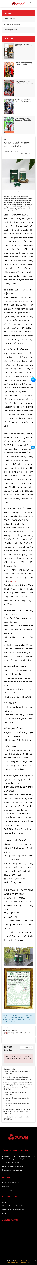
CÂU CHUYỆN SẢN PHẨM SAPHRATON (17, 1071)
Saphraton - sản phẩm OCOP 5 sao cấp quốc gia (24, 45)
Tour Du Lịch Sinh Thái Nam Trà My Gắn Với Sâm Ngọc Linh (24, 100)
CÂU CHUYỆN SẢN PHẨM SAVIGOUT (17, 1092)
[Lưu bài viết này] (30, 153)
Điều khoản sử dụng (25, 1262)
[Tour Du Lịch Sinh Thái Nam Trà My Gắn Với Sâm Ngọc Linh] (9, 106)
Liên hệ (4, 1213)
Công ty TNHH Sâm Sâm (21, 1261)
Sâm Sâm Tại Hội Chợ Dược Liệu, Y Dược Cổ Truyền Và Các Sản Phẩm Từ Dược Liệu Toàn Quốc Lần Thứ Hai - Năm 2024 (23, 119)
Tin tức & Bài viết (9, 18)
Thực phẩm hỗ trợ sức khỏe (11, 1182)
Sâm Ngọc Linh (7, 1186)
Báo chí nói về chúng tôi (12, 24)
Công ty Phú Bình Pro (12, 1262)
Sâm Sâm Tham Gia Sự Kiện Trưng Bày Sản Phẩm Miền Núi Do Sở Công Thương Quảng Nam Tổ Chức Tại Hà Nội (24, 82)
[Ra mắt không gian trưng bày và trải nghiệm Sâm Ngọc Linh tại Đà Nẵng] (9, 69)
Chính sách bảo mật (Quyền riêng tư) (14, 1206)
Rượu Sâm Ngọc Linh (9, 1190)
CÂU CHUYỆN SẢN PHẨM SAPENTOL (17, 1098)
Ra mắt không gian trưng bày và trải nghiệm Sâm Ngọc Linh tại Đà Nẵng (23, 63)
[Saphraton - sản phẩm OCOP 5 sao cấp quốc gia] (9, 51)
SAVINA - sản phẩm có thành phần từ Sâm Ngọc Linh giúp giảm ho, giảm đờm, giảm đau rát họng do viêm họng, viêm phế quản (18, 1085)
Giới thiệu (5, 1202)
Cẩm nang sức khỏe (10, 29)
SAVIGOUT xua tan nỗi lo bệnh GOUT (17, 1103)
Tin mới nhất (10, 39)
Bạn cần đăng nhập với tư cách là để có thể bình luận (18, 1058)
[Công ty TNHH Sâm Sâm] (18, 3)
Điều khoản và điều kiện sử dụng (13, 1209)
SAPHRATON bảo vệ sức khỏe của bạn (17, 1117)
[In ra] (26, 153)
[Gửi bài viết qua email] (22, 153)
